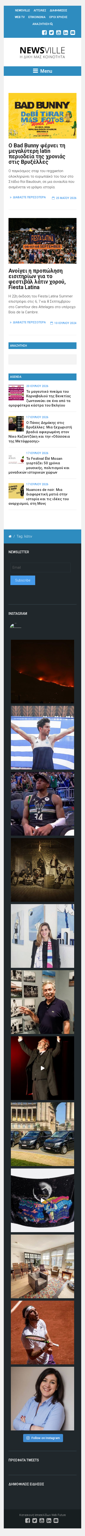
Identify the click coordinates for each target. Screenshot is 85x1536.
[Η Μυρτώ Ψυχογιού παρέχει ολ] (42, 1398)
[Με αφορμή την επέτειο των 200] (42, 870)
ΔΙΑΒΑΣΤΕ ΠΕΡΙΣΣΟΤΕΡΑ (29, 197)
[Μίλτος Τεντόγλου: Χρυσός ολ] (42, 738)
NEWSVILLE (22, 10)
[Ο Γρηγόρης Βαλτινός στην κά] (42, 1068)
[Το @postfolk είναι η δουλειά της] (42, 1200)
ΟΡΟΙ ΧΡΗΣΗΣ (58, 17)
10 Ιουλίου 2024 (65, 323)
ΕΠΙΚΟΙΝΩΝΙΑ (37, 17)
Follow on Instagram (45, 1438)
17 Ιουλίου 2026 (37, 417)
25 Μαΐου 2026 (66, 198)
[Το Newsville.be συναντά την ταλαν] (42, 936)
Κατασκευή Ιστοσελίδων (35, 1515)
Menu (45, 71)
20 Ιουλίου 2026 (37, 386)
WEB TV (20, 17)
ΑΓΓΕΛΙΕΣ (40, 10)
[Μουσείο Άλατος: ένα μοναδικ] (42, 1002)
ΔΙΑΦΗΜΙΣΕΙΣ (58, 10)
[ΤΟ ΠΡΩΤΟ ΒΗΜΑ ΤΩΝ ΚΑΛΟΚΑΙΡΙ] (42, 1134)
